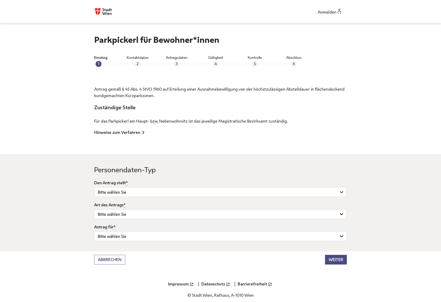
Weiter (336, 259)
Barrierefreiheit (252, 284)
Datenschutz (213, 284)
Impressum (178, 284)
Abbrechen (110, 259)
